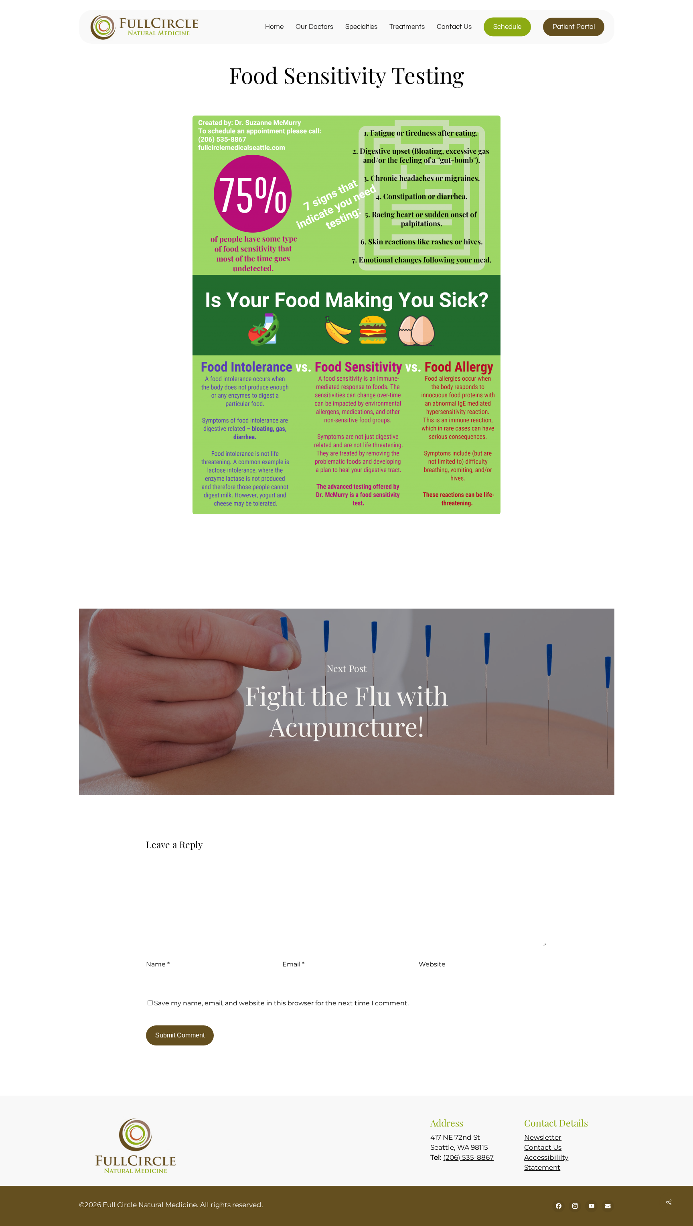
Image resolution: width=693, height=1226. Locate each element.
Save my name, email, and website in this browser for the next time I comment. (281, 1003)
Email (293, 964)
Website (432, 964)
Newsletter (542, 1137)
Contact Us (542, 1147)
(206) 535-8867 (468, 1157)
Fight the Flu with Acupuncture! (346, 702)
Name (158, 964)
